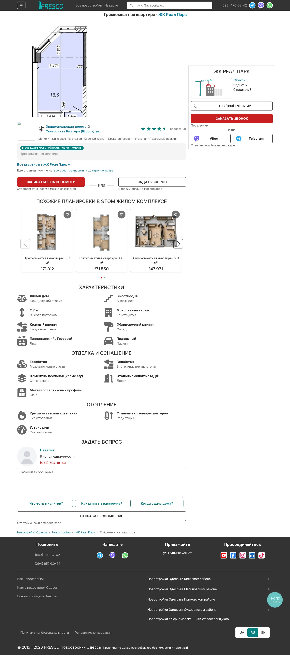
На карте (111, 5)
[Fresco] (50, 5)
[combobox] (173, 5)
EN (263, 632)
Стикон (239, 80)
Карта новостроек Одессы (37, 587)
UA (241, 632)
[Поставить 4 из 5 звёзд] (159, 129)
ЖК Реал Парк (172, 14)
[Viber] (261, 5)
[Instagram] (242, 555)
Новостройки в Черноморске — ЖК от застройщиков (188, 619)
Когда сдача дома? (157, 503)
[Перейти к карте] (26, 131)
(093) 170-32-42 (47, 555)
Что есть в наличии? (46, 503)
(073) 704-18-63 (53, 463)
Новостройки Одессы (32, 532)
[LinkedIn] (252, 555)
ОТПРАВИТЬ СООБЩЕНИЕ (101, 516)
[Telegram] (252, 5)
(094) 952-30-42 (47, 564)
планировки (76, 170)
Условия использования (93, 632)
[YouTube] (223, 555)
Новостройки (61, 532)
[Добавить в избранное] (67, 214)
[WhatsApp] (270, 5)
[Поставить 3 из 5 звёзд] (154, 129)
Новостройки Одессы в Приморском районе (181, 599)
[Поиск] (131, 5)
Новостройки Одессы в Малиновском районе (182, 589)
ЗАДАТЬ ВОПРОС (152, 182)
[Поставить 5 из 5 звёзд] (165, 129)
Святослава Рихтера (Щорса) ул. (73, 131)
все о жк (60, 170)
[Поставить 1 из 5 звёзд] (143, 129)
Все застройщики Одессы (37, 596)
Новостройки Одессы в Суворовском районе (181, 610)
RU (253, 632)
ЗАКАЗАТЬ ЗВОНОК (232, 119)
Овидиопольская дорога (66, 126)
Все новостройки (89, 5)
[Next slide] (178, 243)
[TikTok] (261, 555)
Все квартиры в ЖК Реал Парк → (43, 164)
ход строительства (99, 170)
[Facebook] (233, 555)
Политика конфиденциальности (44, 632)
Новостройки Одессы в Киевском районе (179, 579)
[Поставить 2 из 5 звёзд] (148, 129)
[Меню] (21, 5)
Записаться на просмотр (51, 182)
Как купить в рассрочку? (101, 503)
